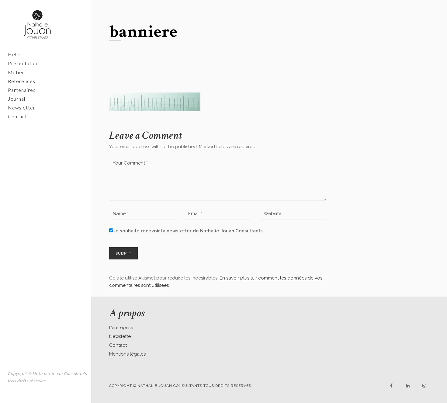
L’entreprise (121, 327)
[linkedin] (408, 385)
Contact (17, 116)
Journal (16, 99)
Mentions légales (127, 354)
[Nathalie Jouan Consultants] (45, 24)
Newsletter (21, 107)
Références (21, 81)
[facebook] (391, 385)
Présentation (23, 63)
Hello (14, 54)
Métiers (17, 72)
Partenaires (22, 90)
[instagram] (424, 385)
